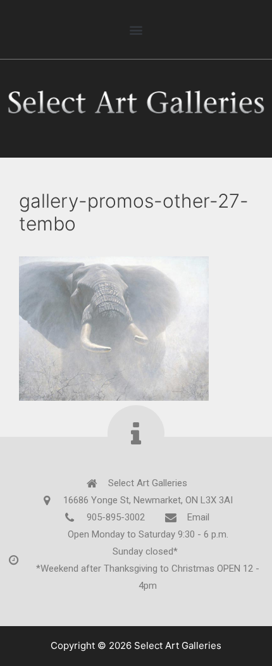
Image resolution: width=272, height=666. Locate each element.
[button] (136, 29)
